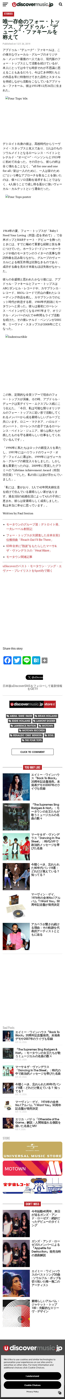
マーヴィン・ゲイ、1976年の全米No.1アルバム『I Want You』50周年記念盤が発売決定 (38, 1104)
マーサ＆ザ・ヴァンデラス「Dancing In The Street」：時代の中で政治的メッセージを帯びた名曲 (38, 1069)
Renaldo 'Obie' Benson (27, 735)
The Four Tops (33, 740)
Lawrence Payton (25, 725)
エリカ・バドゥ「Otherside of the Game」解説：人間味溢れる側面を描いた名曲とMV (38, 1122)
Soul (51, 735)
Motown (47, 725)
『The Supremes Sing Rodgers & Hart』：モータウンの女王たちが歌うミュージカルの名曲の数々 (37, 1052)
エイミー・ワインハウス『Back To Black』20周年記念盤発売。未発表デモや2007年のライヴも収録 (37, 1035)
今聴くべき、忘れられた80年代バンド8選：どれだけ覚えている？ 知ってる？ (38, 1087)
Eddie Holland (21, 720)
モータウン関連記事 (19, 556)
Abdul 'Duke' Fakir (21, 716)
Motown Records (33, 730)
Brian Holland (47, 716)
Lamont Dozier (45, 720)
